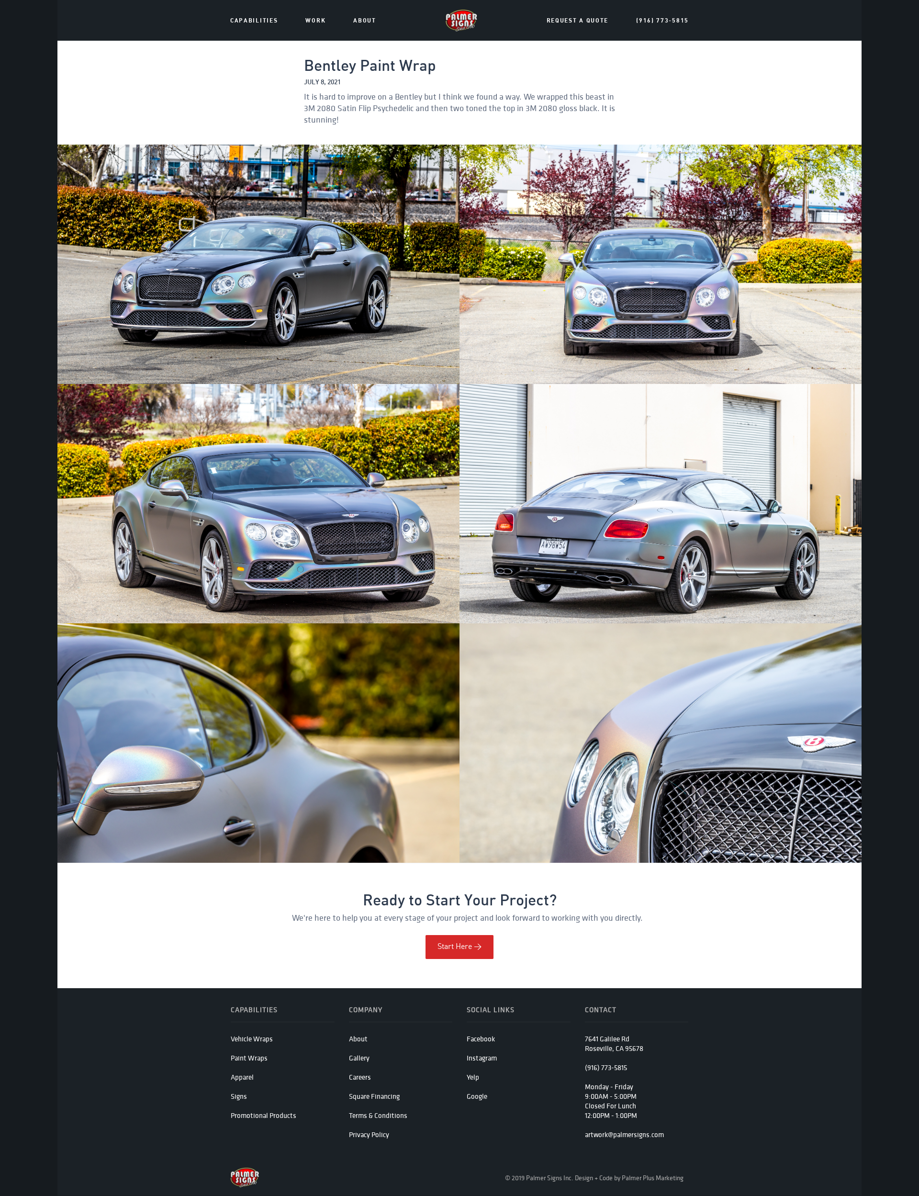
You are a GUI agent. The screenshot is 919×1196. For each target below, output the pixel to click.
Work (315, 21)
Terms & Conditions (378, 1115)
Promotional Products (263, 1115)
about (364, 21)
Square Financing (374, 1096)
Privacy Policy (369, 1134)
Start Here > (459, 947)
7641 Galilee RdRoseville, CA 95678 (614, 1043)
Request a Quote (578, 21)
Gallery (359, 1057)
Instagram (482, 1057)
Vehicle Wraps (252, 1038)
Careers (360, 1077)
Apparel (242, 1077)
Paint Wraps (249, 1057)
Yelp (473, 1077)
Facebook (481, 1038)
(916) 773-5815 (662, 21)
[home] (461, 21)
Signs (239, 1096)
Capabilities (254, 21)
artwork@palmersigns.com (624, 1134)
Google (477, 1096)
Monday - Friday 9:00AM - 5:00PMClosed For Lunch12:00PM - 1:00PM (611, 1101)
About (358, 1038)
